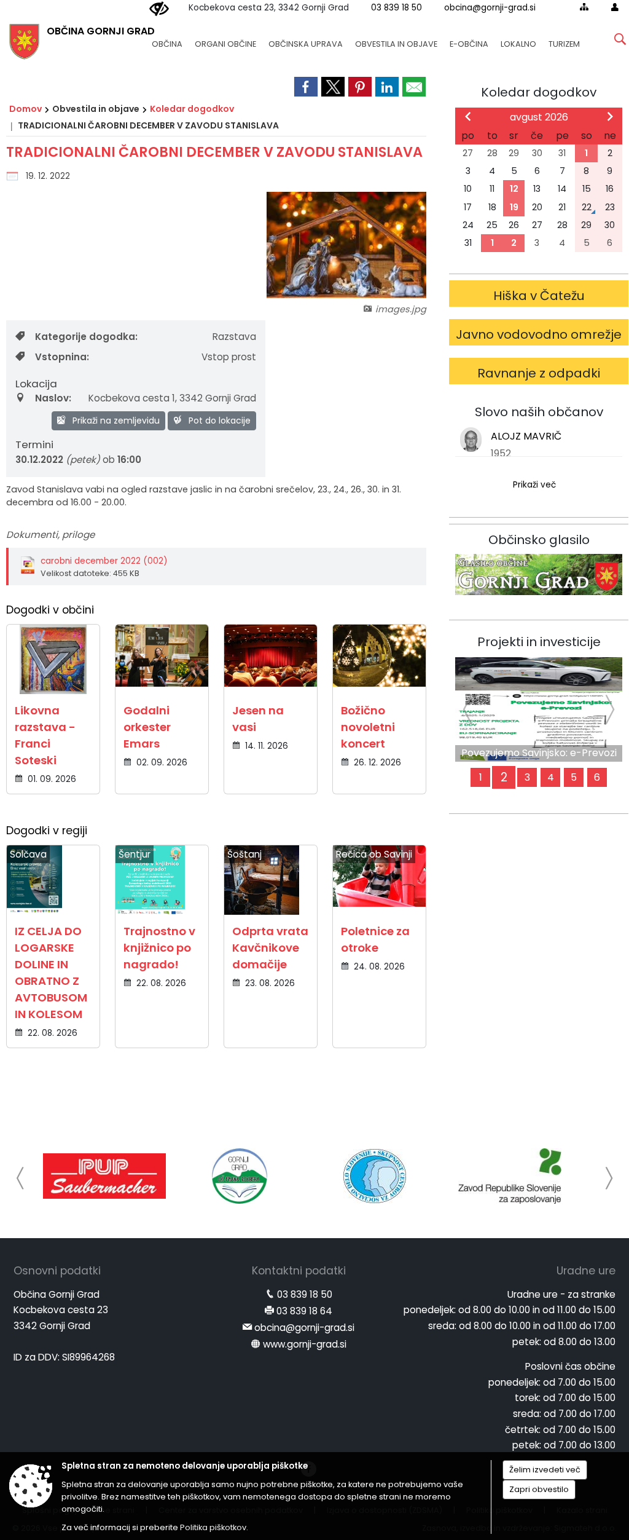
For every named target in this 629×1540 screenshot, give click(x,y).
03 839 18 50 (396, 8)
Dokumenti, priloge (50, 534)
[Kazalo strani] (584, 6)
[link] (306, 87)
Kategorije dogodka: (86, 336)
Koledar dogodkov (192, 109)
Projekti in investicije (539, 641)
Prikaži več (534, 485)
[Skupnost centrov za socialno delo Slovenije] (374, 1176)
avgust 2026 (539, 117)
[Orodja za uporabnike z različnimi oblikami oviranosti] (159, 9)
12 (514, 189)
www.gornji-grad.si (304, 1344)
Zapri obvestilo (539, 1489)
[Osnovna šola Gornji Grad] (239, 1176)
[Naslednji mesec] (610, 116)
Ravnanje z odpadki (538, 373)
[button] (20, 1178)
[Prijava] (615, 6)
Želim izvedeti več (544, 1469)
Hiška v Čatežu (539, 295)
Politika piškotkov (213, 1527)
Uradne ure (586, 1270)
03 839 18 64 (304, 1311)
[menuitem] (167, 38)
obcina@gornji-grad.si (490, 8)
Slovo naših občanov (539, 412)
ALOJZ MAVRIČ (526, 436)
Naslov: (53, 398)
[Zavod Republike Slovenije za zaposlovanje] (510, 1176)
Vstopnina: (62, 356)
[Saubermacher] (104, 1176)
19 (514, 207)
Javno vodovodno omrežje (539, 334)
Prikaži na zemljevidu (115, 420)
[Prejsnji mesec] (468, 116)
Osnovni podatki (57, 1270)
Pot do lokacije (218, 420)
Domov (25, 109)
